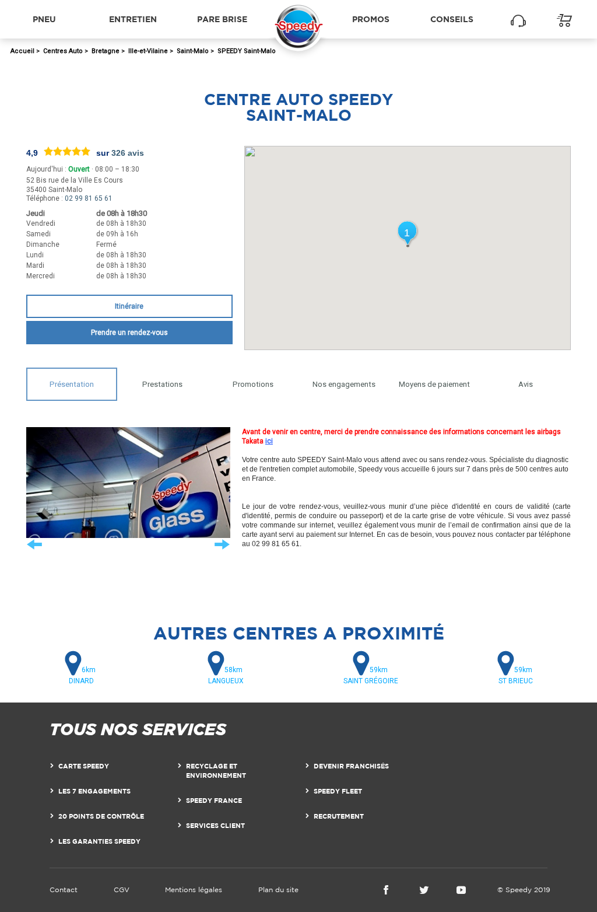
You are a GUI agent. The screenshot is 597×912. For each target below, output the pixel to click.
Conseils (451, 19)
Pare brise (222, 19)
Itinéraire (129, 306)
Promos (370, 19)
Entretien (133, 19)
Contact (64, 889)
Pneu (44, 19)
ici (269, 441)
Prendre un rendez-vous (129, 333)
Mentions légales (193, 889)
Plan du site (278, 889)
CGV (121, 889)
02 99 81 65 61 (89, 198)
